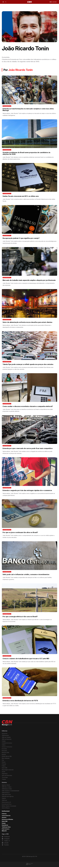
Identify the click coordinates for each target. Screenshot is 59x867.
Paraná (3, 762)
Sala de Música (6, 808)
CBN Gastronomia (6, 794)
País (3, 760)
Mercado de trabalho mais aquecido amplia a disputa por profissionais (29, 280)
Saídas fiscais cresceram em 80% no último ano (21, 196)
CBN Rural (4, 800)
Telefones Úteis (6, 827)
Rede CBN (4, 767)
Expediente (5, 825)
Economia (4, 748)
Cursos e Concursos (7, 746)
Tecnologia (5, 777)
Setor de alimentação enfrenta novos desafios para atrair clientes (27, 322)
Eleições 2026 (5, 752)
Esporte (4, 754)
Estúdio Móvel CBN (7, 756)
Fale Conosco (5, 829)
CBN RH (4, 798)
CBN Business (5, 735)
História (4, 817)
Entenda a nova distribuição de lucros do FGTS (20, 701)
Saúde (3, 771)
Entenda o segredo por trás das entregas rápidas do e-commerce (27, 490)
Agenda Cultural (6, 785)
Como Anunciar (6, 815)
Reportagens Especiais (8, 769)
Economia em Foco (7, 106)
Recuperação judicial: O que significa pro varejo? (21, 238)
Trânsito (4, 779)
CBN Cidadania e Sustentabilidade (10, 790)
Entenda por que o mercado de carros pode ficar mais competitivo (28, 448)
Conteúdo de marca (7, 743)
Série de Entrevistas (7, 775)
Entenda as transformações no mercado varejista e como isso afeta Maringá (28, 109)
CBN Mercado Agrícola (7, 796)
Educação (4, 750)
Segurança (4, 773)
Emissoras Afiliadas (7, 819)
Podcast (4, 764)
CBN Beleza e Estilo (7, 788)
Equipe (4, 823)
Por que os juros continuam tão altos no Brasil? (20, 532)
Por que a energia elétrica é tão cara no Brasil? (20, 616)
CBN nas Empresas (6, 739)
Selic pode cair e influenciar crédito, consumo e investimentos (26, 574)
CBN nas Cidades (6, 737)
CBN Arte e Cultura (6, 787)
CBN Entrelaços (6, 792)
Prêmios (4, 813)
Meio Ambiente (5, 758)
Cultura (3, 745)
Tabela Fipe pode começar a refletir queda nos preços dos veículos (28, 364)
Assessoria (4, 733)
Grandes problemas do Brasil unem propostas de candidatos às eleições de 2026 (26, 153)
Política (3, 766)
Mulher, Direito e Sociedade (9, 806)
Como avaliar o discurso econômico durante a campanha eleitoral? (28, 406)
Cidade (4, 741)
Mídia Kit (4, 830)
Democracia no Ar (6, 802)
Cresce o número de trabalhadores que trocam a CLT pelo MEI (26, 658)
